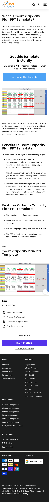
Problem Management (10, 415)
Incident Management (10, 405)
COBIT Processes (31, 386)
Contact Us (6, 368)
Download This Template (24, 77)
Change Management (10, 408)
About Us (5, 365)
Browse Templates (32, 372)
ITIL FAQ (28, 389)
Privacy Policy (7, 375)
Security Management (10, 422)
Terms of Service (8, 379)
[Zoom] (45, 291)
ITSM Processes (31, 382)
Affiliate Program (31, 368)
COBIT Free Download (33, 396)
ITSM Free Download (33, 393)
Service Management (10, 412)
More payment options (24, 349)
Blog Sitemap (30, 365)
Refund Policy (7, 372)
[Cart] (39, 4)
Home (4, 246)
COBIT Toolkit (30, 379)
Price (4, 301)
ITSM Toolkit (29, 375)
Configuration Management (12, 426)
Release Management (10, 419)
